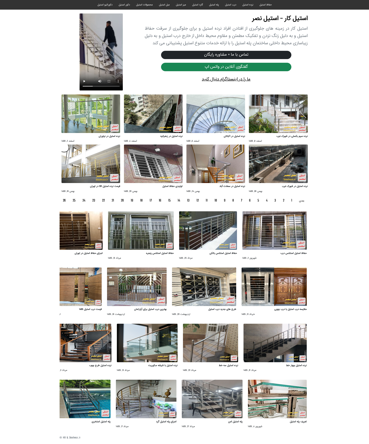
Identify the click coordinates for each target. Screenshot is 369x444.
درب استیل (230, 5)
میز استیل (181, 5)
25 (74, 200)
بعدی (301, 201)
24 (83, 200)
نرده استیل (247, 5)
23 (93, 200)
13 (188, 200)
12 (197, 200)
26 (64, 200)
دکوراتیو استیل (104, 5)
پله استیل (214, 5)
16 (160, 200)
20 (122, 200)
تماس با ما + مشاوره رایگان (226, 54)
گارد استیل (197, 5)
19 (132, 200)
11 (207, 200)
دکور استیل (124, 5)
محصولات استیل (144, 5)
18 (141, 200)
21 (113, 200)
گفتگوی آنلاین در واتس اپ (226, 67)
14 (179, 200)
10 (215, 200)
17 (151, 200)
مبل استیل (164, 5)
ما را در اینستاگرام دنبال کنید (226, 79)
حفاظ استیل (265, 5)
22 (103, 200)
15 (169, 200)
